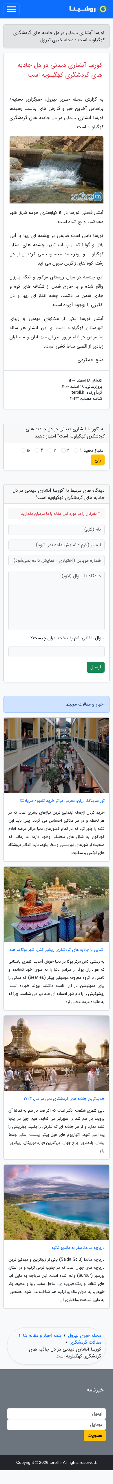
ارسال (95, 667)
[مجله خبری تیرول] (88, 9)
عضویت (95, 1435)
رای (98, 459)
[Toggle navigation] (11, 9)
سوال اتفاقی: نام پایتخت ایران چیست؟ (67, 638)
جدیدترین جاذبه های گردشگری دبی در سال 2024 (64, 1099)
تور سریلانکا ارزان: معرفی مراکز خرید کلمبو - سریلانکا (62, 801)
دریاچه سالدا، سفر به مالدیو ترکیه (78, 1248)
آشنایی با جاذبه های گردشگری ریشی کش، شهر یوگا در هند (57, 950)
